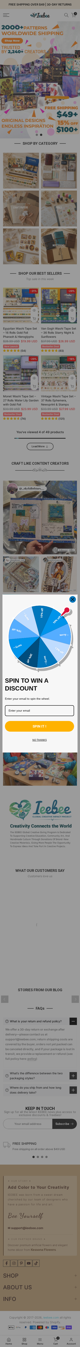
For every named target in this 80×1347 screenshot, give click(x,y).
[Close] (73, 599)
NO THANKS (39, 740)
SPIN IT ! (39, 726)
